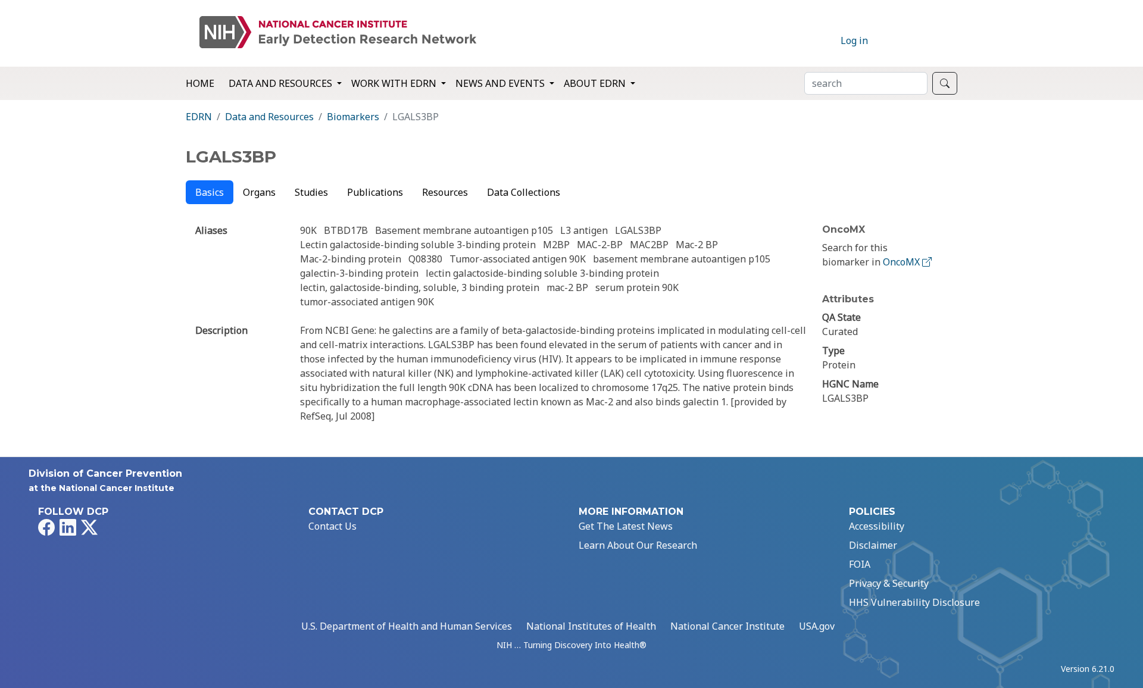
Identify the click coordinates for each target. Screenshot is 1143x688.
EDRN (199, 116)
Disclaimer (873, 545)
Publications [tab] (375, 192)
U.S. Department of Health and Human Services (406, 626)
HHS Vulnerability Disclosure (914, 602)
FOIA (859, 564)
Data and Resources (269, 116)
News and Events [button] (501, 83)
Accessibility (876, 526)
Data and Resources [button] (282, 83)
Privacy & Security (889, 583)
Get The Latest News (626, 526)
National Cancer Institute (727, 626)
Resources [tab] (445, 192)
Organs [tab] (259, 192)
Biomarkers (353, 116)
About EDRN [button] (596, 83)
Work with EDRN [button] (395, 83)
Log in (854, 40)
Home (200, 83)
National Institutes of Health (591, 626)
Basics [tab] (209, 192)
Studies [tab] (311, 192)
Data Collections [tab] (523, 192)
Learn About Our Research (638, 545)
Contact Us (332, 526)
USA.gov (817, 626)
